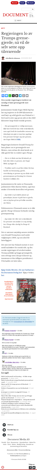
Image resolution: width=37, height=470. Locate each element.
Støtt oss (10, 425)
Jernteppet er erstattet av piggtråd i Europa (14, 392)
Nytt (3, 28)
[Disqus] (18, 349)
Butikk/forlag (21, 444)
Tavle (9, 444)
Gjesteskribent (23, 442)
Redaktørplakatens (15, 455)
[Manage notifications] (2, 467)
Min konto (30, 3)
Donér (22, 3)
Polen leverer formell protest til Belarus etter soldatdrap (18, 409)
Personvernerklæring (24, 450)
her (2, 275)
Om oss (9, 435)
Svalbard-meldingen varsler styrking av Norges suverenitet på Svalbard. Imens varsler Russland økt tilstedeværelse (17, 405)
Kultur (14, 444)
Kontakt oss (29, 444)
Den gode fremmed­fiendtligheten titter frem (15, 413)
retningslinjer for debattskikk (23, 321)
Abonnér (14, 3)
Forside (4, 442)
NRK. (19, 139)
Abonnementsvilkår (12, 450)
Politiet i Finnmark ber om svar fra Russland (14, 388)
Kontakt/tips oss (12, 430)
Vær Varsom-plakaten (22, 453)
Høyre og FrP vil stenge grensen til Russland (14, 384)
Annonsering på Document (18, 446)
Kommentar (14, 442)
